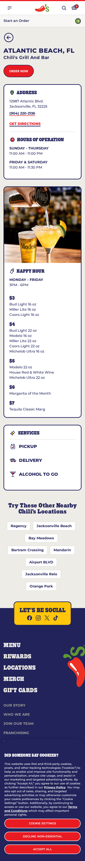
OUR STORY (14, 705)
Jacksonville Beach (54, 526)
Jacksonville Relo (41, 574)
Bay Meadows (41, 538)
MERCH (13, 679)
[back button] (8, 37)
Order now (18, 71)
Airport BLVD (41, 562)
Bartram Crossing (27, 550)
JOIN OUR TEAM (18, 724)
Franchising (16, 733)
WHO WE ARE (16, 714)
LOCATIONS (19, 668)
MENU (12, 645)
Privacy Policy (55, 787)
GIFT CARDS (20, 690)
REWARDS (17, 657)
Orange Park (41, 586)
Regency (19, 526)
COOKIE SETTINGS (42, 823)
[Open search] (64, 8)
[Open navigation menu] (9, 8)
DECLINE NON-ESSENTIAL (42, 836)
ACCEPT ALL (42, 849)
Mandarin (62, 550)
